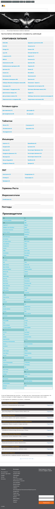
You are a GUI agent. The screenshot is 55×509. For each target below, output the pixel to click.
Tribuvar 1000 (16, 495)
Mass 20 (15, 477)
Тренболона (16, 486)
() (20, 458)
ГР (24, 1)
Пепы (32, 1)
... (34, 458)
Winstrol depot (16, 484)
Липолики (28, 1)
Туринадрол (16, 475)
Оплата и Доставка (5, 473)
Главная (3, 469)
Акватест (15, 500)
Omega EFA (16, 491)
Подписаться (46, 502)
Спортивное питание (6, 1)
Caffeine (15, 487)
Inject (21, 1)
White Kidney (16, 498)
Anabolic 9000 (16, 473)
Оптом (2, 477)
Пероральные (15, 1)
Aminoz (15, 496)
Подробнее (50, 405)
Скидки (3, 475)
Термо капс (16, 493)
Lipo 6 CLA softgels (17, 479)
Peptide (15, 502)
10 (32, 458)
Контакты (3, 479)
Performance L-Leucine (18, 480)
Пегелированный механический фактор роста (24, 489)
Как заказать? (4, 471)
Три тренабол (16, 482)
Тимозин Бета (16, 471)
